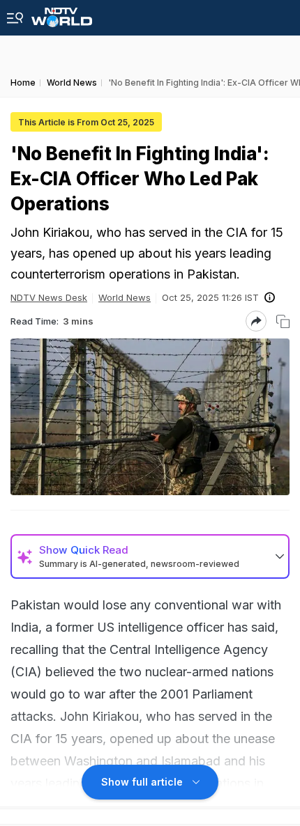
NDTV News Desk (48, 297)
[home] (61, 13)
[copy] (283, 321)
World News (124, 297)
